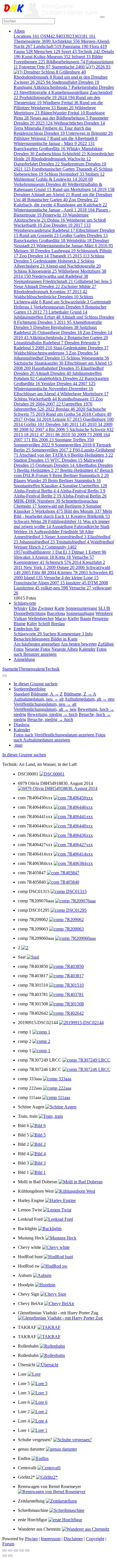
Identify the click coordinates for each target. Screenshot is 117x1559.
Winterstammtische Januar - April (45, 209)
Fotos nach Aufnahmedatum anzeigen (59, 737)
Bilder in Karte (64, 638)
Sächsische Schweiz (92, 429)
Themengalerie (32, 41)
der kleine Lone (82, 577)
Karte (59, 608)
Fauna (23, 51)
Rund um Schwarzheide (66, 301)
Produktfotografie (38, 97)
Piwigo (31, 1538)
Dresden (56, 424)
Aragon (44, 557)
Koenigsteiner (29, 562)
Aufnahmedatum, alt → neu (89, 699)
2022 (86, 143)
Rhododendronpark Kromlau (42, 291)
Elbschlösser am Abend (88, 363)
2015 (81, 255)
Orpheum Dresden (54, 465)
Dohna (56, 220)
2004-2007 (48, 404)
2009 (43, 347)
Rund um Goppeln (38, 235)
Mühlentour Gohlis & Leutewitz (45, 179)
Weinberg (104, 613)
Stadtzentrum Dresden (83, 163)
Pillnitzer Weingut (31, 138)
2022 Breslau (60, 409)
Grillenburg (72, 72)
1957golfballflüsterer (34, 552)
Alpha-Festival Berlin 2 (37, 495)
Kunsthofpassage (76, 398)
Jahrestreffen (29, 409)
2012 (40, 312)
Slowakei (24, 557)
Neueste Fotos (37, 649)
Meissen (24, 250)
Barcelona (56, 613)
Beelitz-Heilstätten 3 (92, 455)
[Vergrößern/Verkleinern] (16, 1550)
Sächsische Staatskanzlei (38, 363)
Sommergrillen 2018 (75, 444)
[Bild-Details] (21, 1550)
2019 (105, 189)
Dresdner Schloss (41, 72)
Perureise (100, 618)
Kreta (63, 557)
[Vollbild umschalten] (10, 1550)
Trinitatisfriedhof (72, 541)
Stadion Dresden (31, 460)
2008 (22, 368)
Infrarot (81, 56)
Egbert (97, 552)
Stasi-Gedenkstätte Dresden (80, 347)
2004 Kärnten (62, 572)
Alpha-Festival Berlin (84, 495)
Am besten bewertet (79, 644)
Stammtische (68, 66)
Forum (8, 1543)
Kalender (87, 649)
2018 (86, 209)
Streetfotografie (34, 92)
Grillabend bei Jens (93, 281)
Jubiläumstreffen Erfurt (37, 317)
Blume (20, 623)
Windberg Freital (60, 102)
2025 (43, 82)
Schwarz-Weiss (30, 521)
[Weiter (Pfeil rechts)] (10, 1555)
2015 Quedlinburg (93, 419)
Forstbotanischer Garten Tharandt (65, 169)
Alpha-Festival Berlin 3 (82, 490)
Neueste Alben (64, 649)
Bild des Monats (82, 511)
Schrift (44, 623)
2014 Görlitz (29, 424)
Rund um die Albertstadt (73, 138)
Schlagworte (25, 603)
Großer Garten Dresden (84, 235)
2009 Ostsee (60, 567)
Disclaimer (73, 1538)
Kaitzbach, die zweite (35, 204)
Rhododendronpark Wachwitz (61, 158)
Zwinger (45, 608)
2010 (21, 337)
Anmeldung (24, 659)
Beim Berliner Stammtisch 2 (81, 475)
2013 (79, 291)
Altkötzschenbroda (47, 337)
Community (61, 547)
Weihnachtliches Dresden (79, 123)
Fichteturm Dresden (36, 322)
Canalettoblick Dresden (59, 378)
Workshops (49, 511)
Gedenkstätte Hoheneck (56, 261)
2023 (44, 123)
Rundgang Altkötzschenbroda (42, 87)
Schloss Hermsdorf (64, 174)
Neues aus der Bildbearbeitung (59, 117)
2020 (85, 179)
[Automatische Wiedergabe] (27, 1550)
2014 (22, 276)
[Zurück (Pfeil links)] (4, 1555)
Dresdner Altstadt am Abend (42, 194)
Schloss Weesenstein (87, 358)
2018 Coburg (96, 414)
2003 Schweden (96, 572)
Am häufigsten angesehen (37, 644)
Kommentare (70, 633)
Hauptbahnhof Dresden (56, 368)
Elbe (33, 608)
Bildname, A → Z (47, 694)
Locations (26, 36)
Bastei (65, 107)
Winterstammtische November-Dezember (53, 388)
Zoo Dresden (83, 199)
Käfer (32, 623)
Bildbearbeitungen (65, 61)
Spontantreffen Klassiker (37, 485)
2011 (64, 322)
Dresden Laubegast (55, 250)
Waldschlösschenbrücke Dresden (46, 296)
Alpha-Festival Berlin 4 (36, 490)
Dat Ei (62, 552)
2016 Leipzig (57, 419)
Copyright (95, 1538)
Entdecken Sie (26, 628)
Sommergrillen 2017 (52, 449)
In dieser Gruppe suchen (24, 754)
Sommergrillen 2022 (34, 444)
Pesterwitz (55, 215)
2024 (66, 97)
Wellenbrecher (41, 618)
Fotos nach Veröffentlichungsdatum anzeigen (54, 734)
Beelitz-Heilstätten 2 (38, 470)
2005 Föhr (34, 572)
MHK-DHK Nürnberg (37, 501)
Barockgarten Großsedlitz (39, 148)
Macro (60, 618)
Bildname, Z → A (80, 694)
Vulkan (20, 618)
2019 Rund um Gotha (58, 414)
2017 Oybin (27, 419)
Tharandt (61, 255)
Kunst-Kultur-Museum (46, 56)
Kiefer (73, 618)
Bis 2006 (58, 429)
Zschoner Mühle (78, 286)
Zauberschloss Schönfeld (60, 153)
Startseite (10, 669)
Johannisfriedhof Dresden (39, 358)
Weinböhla (78, 240)
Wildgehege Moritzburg (82, 271)
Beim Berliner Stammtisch (74, 480)
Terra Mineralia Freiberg (38, 128)
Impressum (50, 1538)
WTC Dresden (66, 460)
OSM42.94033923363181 (68, 36)
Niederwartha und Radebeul (60, 276)
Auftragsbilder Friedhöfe (59, 531)
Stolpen (95, 174)
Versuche (83, 557)
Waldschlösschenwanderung (41, 352)
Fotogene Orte (35, 66)
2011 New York (29, 567)
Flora (98, 46)
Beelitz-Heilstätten (79, 470)
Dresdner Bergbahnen (55, 327)
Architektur (65, 41)
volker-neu (54, 587)
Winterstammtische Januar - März (45, 143)
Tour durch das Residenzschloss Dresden (52, 131)
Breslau (58, 623)
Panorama (75, 46)
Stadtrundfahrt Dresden (75, 82)
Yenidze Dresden (59, 383)
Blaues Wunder (30, 480)
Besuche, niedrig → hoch (50, 719)
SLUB (104, 608)
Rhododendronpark (33, 77)
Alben (19, 31)
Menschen (47, 51)
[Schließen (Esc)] (4, 1550)
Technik (89, 51)
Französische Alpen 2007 (39, 582)
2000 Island (28, 577)
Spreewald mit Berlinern (61, 506)
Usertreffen (77, 404)
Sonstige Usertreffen (84, 485)
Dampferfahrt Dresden (37, 163)
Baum (85, 618)
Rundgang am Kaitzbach (82, 204)
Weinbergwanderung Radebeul (44, 230)
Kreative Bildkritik (90, 516)
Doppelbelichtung (30, 613)
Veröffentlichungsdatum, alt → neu (45, 709)
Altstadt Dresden (53, 373)
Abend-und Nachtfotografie (73, 266)
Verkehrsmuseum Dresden (40, 184)
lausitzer (76, 582)
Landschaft (47, 46)
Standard (22, 694)
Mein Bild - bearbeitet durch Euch (63, 514)
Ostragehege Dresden (59, 332)
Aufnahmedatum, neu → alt (39, 699)
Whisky (21, 608)
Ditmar (79, 552)
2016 (105, 245)
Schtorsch (58, 562)
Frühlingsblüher (65, 521)
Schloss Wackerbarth (35, 398)
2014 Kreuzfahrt (88, 562)
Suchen (50, 633)
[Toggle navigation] (102, 17)
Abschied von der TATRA (44, 455)
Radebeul (24, 347)
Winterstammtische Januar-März (66, 245)
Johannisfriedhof (37, 541)
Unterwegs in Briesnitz (89, 133)
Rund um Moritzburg (74, 189)
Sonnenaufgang (80, 613)
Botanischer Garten (47, 199)
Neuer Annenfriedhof (65, 536)
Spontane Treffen (74, 439)
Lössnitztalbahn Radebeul (38, 342)
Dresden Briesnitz (82, 342)
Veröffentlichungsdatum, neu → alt (45, 704)
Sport (69, 51)
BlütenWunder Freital (63, 112)
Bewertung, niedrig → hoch (52, 714)
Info (89, 633)
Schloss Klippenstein (35, 271)
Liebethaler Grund (68, 312)
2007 (86, 383)
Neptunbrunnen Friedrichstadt (43, 281)
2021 (22, 169)
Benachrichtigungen (32, 638)
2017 (82, 225)
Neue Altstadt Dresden (37, 286)
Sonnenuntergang (81, 608)
